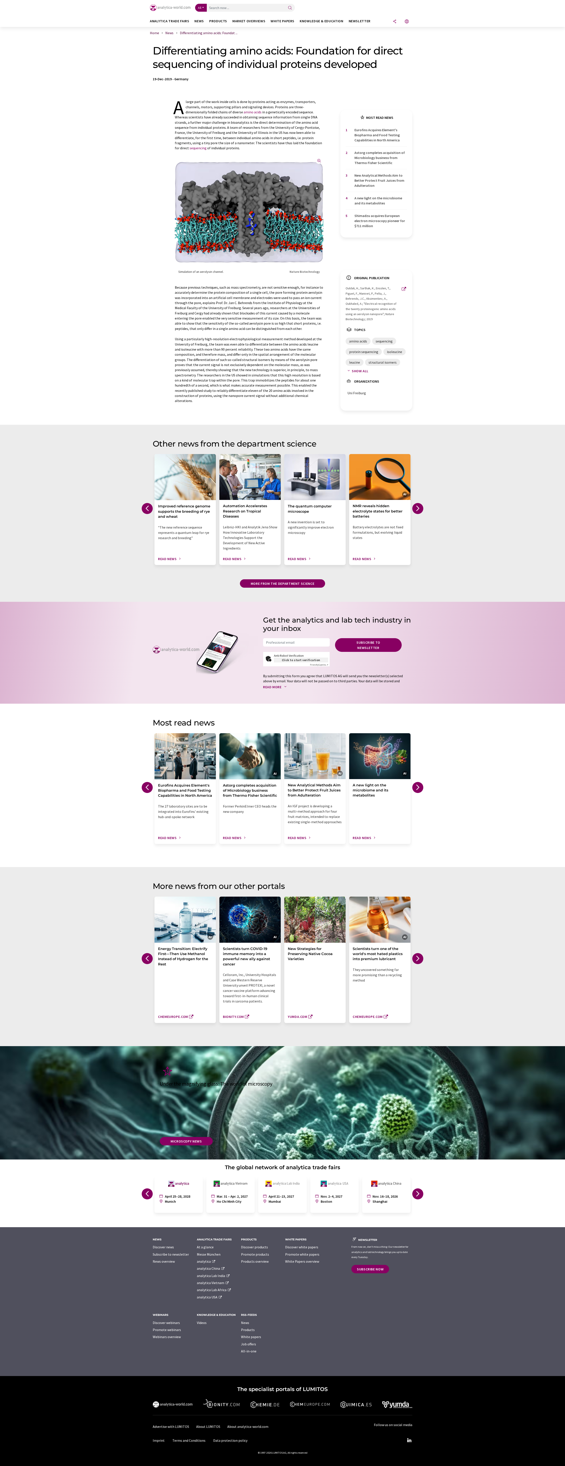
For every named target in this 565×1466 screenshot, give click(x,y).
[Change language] (407, 21)
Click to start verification (301, 660)
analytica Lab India (211, 1275)
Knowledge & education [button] (321, 21)
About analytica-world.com (247, 1426)
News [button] (199, 21)
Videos (202, 1322)
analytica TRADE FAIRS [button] (169, 21)
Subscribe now (370, 1269)
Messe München (208, 1254)
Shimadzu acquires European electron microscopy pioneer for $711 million (379, 220)
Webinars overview (167, 1337)
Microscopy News (186, 1141)
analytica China (209, 1268)
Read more (272, 687)
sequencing (198, 148)
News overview (164, 1261)
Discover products (254, 1247)
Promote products (255, 1254)
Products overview (255, 1261)
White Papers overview (302, 1261)
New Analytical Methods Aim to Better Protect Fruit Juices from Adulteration (379, 180)
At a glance (205, 1247)
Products (248, 1330)
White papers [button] (282, 21)
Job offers (248, 1344)
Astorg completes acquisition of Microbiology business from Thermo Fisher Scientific (379, 157)
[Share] (395, 21)
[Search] (290, 8)
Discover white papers (301, 1247)
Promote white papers (302, 1254)
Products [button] (218, 21)
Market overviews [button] (248, 21)
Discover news (163, 1247)
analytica (204, 1261)
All (200, 8)
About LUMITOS (208, 1426)
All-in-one (248, 1351)
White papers (251, 1337)
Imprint (159, 1440)
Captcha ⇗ (319, 664)
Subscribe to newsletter (368, 645)
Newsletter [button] (360, 21)
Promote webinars (167, 1330)
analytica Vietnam (211, 1283)
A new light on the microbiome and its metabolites (378, 200)
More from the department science (282, 583)
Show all (360, 371)
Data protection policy (230, 1440)
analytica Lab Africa (212, 1290)
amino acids (253, 112)
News (245, 1322)
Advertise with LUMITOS (171, 1426)
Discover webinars (166, 1322)
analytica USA (207, 1297)
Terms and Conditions (188, 1440)
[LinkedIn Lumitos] (409, 1440)
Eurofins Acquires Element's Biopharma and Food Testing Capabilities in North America (377, 135)
